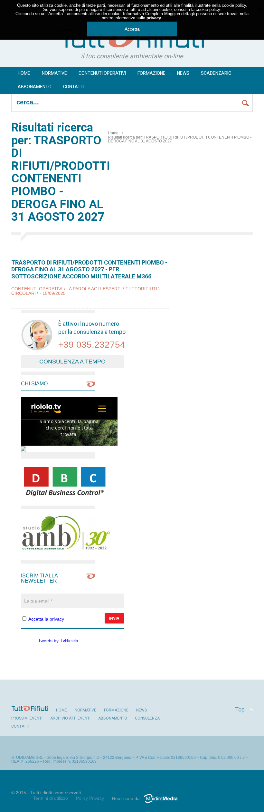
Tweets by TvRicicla (58, 640)
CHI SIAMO (34, 383)
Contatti (73, 86)
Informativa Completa (143, 13)
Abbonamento (35, 86)
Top (240, 709)
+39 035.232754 (91, 345)
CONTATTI (20, 726)
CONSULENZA (147, 718)
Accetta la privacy (46, 619)
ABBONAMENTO (112, 718)
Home (24, 73)
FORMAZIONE (151, 73)
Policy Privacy (90, 798)
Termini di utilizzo (50, 798)
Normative (54, 73)
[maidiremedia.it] (163, 803)
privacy (153, 17)
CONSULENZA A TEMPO (72, 361)
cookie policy (234, 5)
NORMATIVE (85, 710)
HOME (61, 710)
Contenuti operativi (102, 73)
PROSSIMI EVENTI (26, 718)
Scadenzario (216, 73)
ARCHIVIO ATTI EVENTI (70, 718)
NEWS (183, 73)
